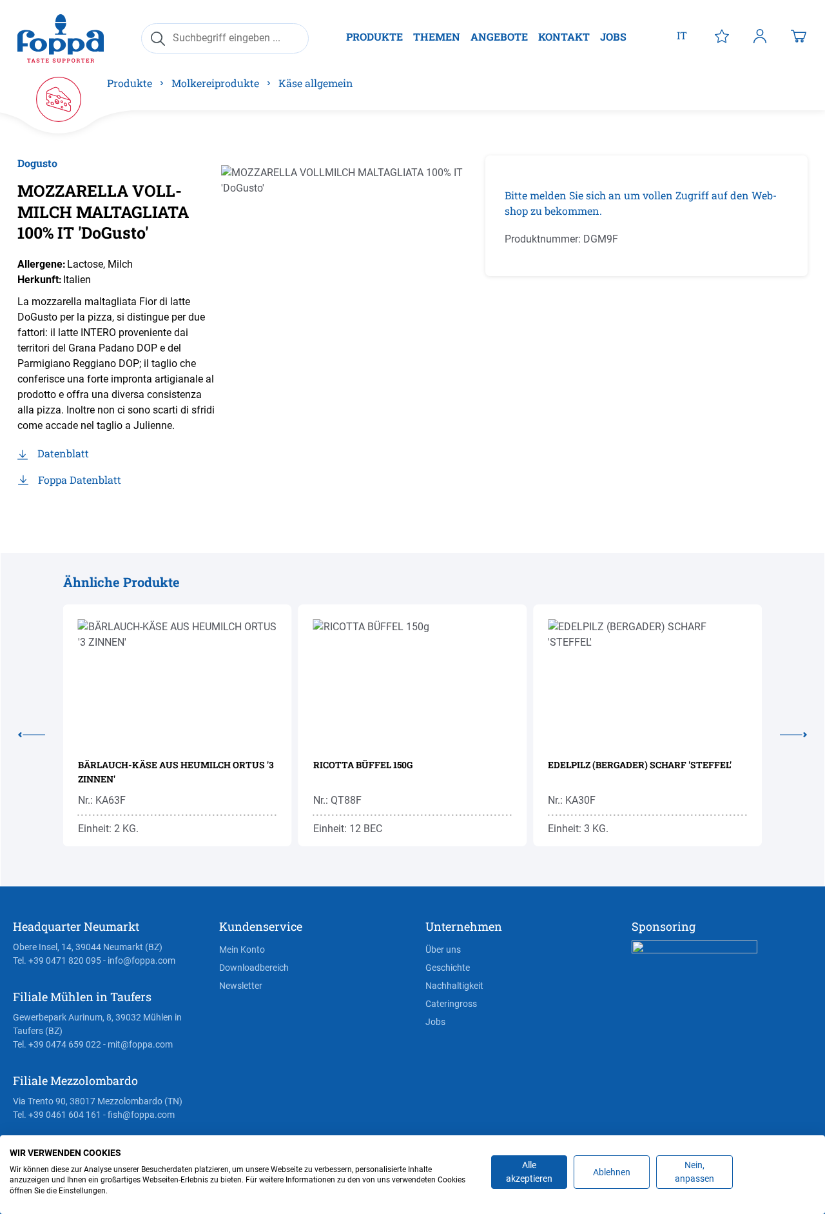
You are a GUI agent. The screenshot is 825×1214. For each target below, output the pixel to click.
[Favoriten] (721, 35)
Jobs (435, 1022)
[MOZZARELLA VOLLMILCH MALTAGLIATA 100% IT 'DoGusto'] (350, 294)
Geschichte (447, 967)
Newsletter (240, 985)
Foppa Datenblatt (79, 479)
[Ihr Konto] (759, 35)
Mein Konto (242, 949)
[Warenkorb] (798, 35)
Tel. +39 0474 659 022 (57, 1044)
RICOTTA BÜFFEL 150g (362, 765)
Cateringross (451, 1004)
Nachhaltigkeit (454, 985)
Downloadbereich (254, 967)
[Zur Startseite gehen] (60, 38)
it (682, 35)
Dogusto (37, 163)
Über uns (443, 949)
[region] (350, 294)
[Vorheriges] (40, 732)
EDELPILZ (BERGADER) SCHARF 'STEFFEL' (640, 765)
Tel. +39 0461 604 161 (57, 1115)
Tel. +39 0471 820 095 (57, 960)
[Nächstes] (784, 732)
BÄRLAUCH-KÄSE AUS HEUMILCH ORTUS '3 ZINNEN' (176, 772)
